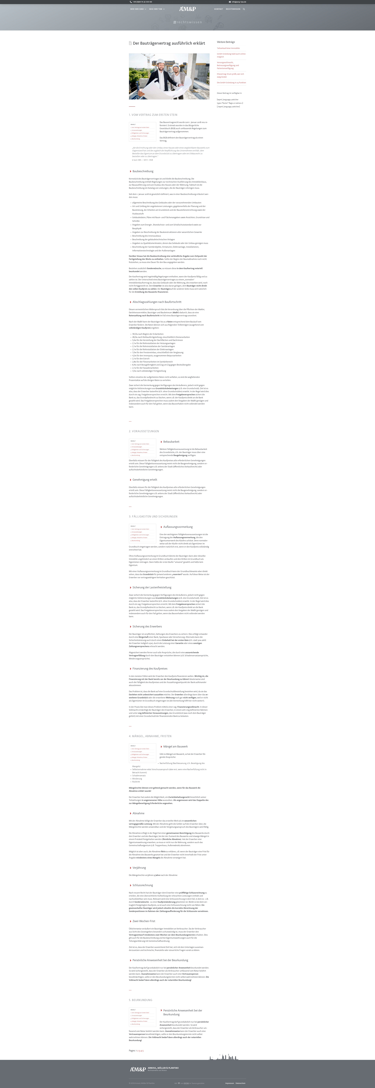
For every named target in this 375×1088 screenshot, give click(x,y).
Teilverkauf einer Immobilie (228, 48)
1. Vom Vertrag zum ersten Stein (140, 127)
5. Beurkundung (135, 139)
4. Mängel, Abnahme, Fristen (139, 136)
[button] (244, 9)
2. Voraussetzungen (136, 130)
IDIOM (186, 1083)
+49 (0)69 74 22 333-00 (142, 2)
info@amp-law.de (239, 2)
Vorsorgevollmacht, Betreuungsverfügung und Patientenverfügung (228, 65)
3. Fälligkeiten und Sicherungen (140, 133)
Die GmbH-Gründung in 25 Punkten (231, 83)
